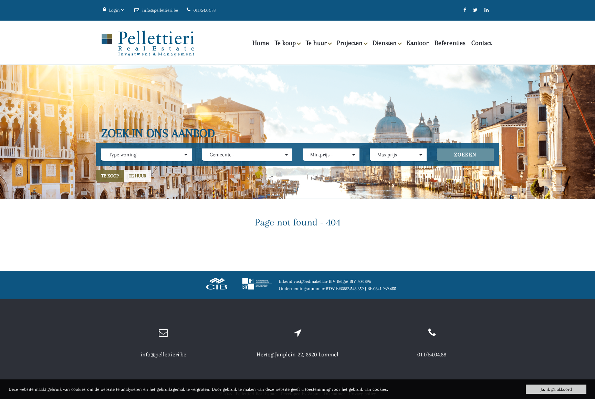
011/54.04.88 (431, 354)
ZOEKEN (465, 155)
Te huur (316, 43)
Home (260, 43)
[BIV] (257, 285)
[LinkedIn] (486, 10)
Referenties (450, 43)
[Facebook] (465, 10)
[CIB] (217, 285)
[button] (146, 154)
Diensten (385, 43)
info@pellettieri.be (163, 354)
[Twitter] (475, 10)
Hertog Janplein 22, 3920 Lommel (297, 354)
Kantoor (418, 43)
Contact (481, 43)
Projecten (350, 43)
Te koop (285, 43)
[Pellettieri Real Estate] (147, 43)
